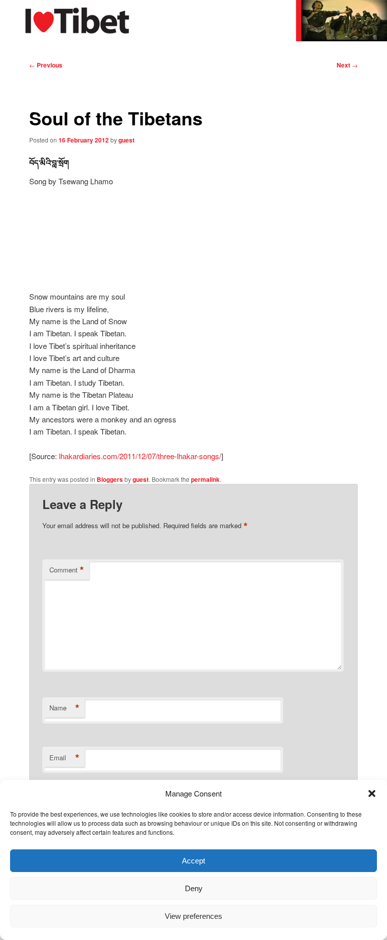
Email (64, 758)
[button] (372, 793)
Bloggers (110, 479)
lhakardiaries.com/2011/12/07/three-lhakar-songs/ (140, 456)
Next (347, 64)
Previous (45, 64)
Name (64, 708)
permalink (205, 479)
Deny (194, 888)
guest (126, 139)
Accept (193, 860)
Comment (66, 570)
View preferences (193, 916)
